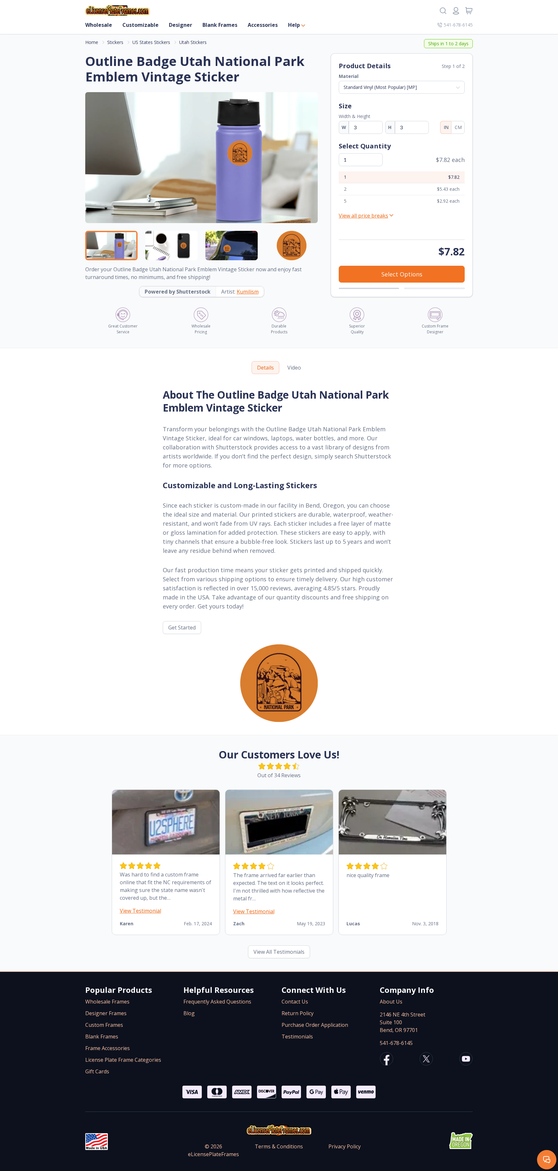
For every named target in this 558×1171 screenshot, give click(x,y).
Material (348, 76)
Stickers (115, 42)
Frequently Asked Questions (217, 1001)
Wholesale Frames (107, 1001)
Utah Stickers (193, 42)
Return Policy (298, 1013)
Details (265, 367)
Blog (189, 1013)
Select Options (401, 274)
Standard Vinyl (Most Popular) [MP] (380, 87)
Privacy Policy (344, 1146)
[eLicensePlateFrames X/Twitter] (426, 1060)
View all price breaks (363, 215)
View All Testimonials (279, 951)
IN (446, 127)
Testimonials (297, 1036)
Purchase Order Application (315, 1024)
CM (458, 127)
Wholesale (98, 24)
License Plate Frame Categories (123, 1059)
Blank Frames (219, 24)
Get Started (182, 627)
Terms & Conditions (279, 1146)
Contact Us (295, 1001)
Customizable (140, 24)
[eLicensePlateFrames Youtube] (466, 1060)
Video (294, 367)
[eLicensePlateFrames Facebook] (386, 1060)
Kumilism (248, 291)
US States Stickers (151, 42)
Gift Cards (97, 1071)
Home (91, 42)
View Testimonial (140, 910)
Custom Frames (104, 1024)
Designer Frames (106, 1013)
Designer (180, 24)
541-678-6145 (458, 25)
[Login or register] (456, 11)
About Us (391, 1001)
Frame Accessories (107, 1048)
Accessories (263, 24)
